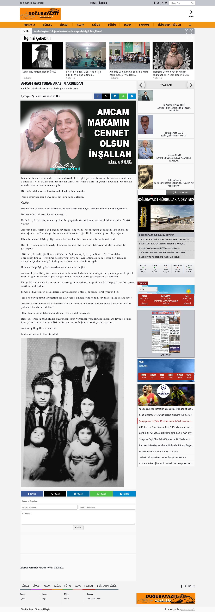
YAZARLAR (166, 84)
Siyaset (64, 24)
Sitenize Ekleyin (42, 609)
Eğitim (112, 24)
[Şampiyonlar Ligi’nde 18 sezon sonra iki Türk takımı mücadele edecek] (166, 395)
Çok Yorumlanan (180, 192)
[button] (186, 31)
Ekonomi (144, 24)
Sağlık (96, 24)
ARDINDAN (59, 567)
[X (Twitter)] (158, 2)
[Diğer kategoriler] (190, 25)
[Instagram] (162, 2)
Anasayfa (29, 24)
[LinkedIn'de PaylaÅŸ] (115, 96)
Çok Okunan (151, 192)
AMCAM (42, 567)
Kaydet (78, 527)
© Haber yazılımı (173, 609)
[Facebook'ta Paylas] (98, 96)
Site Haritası (27, 609)
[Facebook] (154, 2)
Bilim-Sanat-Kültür (169, 24)
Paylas (33, 493)
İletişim (103, 2)
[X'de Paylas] (106, 96)
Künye (93, 2)
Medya (80, 24)
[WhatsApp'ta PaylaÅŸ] (123, 96)
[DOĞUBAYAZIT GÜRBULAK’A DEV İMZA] (166, 214)
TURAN (49, 567)
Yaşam (127, 24)
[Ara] (192, 3)
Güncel (47, 24)
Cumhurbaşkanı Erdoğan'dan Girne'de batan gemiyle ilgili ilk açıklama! (68, 31)
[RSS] (166, 2)
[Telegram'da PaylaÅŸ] (132, 96)
